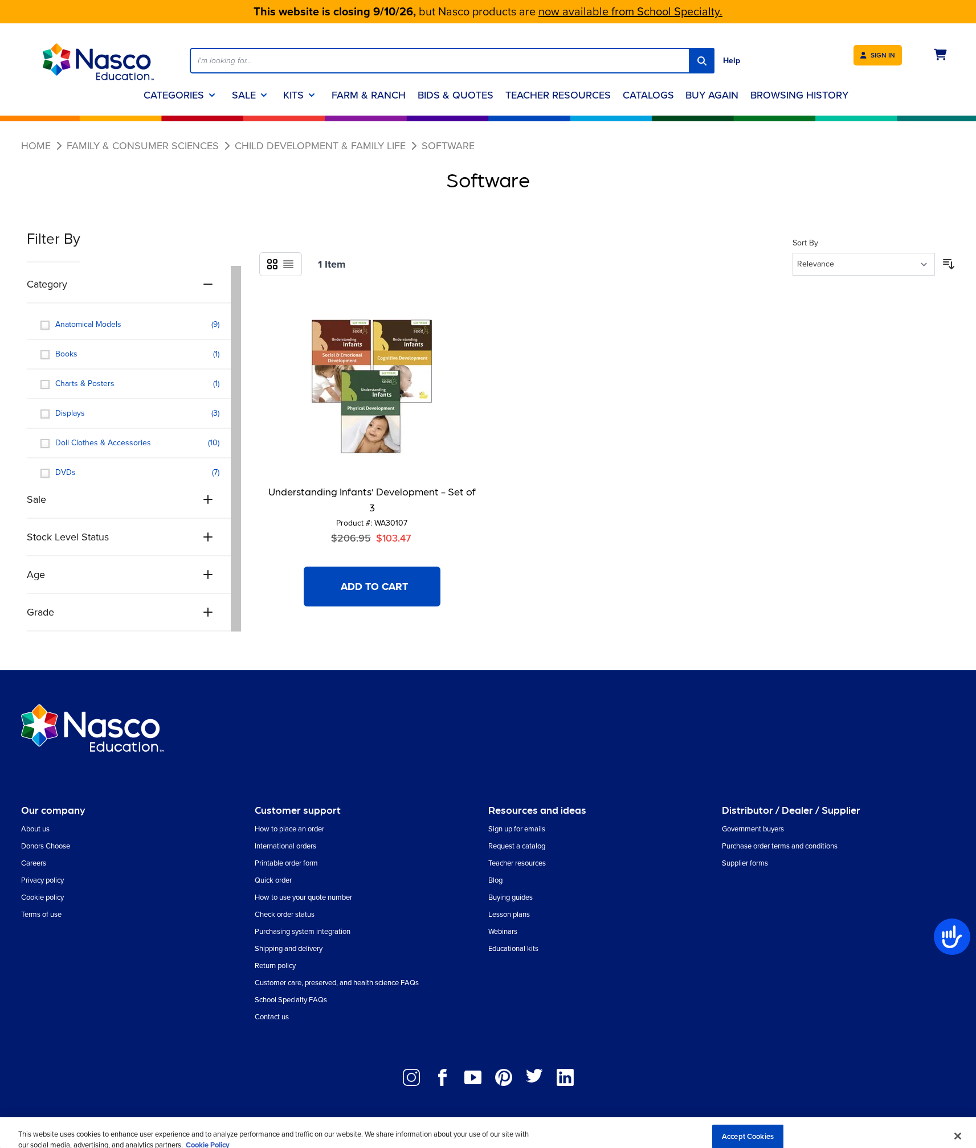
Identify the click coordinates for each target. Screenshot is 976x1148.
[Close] (957, 1126)
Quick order (273, 880)
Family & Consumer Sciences (143, 145)
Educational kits (513, 948)
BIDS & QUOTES (455, 95)
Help (731, 61)
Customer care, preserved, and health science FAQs (337, 982)
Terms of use (41, 914)
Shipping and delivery (288, 948)
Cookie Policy (208, 1135)
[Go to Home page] (99, 62)
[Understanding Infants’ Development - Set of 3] (372, 386)
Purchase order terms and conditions (780, 845)
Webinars (502, 931)
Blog (495, 880)
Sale (244, 95)
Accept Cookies (748, 1126)
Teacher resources (517, 863)
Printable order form (286, 863)
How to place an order (289, 828)
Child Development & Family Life (320, 145)
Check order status (285, 914)
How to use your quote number (303, 897)
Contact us (272, 1016)
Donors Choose (45, 845)
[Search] (701, 60)
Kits (293, 95)
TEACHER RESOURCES (558, 95)
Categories (174, 95)
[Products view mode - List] (288, 264)
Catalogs (648, 95)
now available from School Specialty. (630, 11)
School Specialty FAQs (291, 999)
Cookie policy (42, 897)
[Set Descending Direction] (948, 264)
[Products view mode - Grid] (272, 264)
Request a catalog (516, 845)
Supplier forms (745, 863)
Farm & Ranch (369, 95)
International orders (285, 845)
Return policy (275, 965)
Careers (33, 863)
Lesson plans (509, 914)
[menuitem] (711, 95)
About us (35, 828)
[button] (134, 245)
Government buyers (753, 828)
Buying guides (510, 897)
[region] (488, 1128)
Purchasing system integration (302, 931)
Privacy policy (42, 880)
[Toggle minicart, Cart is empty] (940, 54)
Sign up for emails (516, 828)
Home (36, 145)
